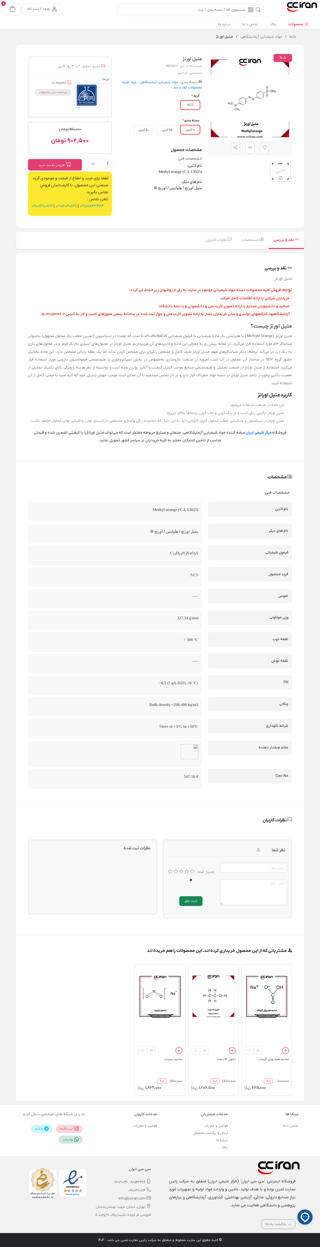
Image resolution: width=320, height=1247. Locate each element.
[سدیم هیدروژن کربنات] (266, 996)
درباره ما (222, 1140)
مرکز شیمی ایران (259, 432)
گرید (196, 96)
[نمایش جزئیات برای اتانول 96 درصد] (213, 996)
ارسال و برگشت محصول (210, 1133)
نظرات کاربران (217, 239)
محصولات (296, 24)
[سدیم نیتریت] (160, 996)
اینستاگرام (67, 1129)
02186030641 (65, 206)
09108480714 (42, 206)
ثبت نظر (190, 901)
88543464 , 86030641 (130, 1182)
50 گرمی (143, 130)
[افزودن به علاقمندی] (249, 1050)
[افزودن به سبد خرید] (285, 1051)
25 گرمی (167, 130)
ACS (190, 105)
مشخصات (251, 239)
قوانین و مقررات (216, 1125)
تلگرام (39, 1129)
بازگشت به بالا (276, 1224)
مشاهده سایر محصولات (53, 92)
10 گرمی (190, 130)
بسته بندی (192, 120)
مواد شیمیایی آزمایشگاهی (158, 82)
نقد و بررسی (284, 239)
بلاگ (225, 1147)
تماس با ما (290, 1125)
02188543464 (91, 206)
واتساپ (68, 1140)
